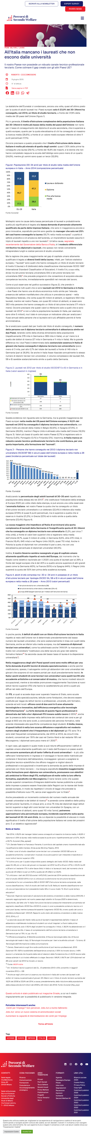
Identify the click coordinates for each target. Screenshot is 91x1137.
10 (56, 740)
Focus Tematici (43, 1098)
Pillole (58, 1083)
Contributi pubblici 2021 (81, 1111)
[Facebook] (7, 94)
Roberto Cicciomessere (23, 74)
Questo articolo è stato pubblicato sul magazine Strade (33, 993)
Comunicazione (25, 1080)
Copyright (78, 1088)
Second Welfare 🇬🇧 (63, 1098)
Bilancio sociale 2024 (80, 1078)
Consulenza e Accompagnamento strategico (27, 1087)
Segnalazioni (61, 1088)
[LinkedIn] (12, 94)
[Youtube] (86, 1064)
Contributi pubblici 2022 (81, 1106)
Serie (40, 1100)
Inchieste (59, 1096)
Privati (40, 1079)
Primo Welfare (11, 48)
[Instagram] (70, 1064)
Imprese (31, 1038)
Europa (21, 1038)
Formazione (24, 1083)
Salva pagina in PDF (20, 88)
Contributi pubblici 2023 (81, 1101)
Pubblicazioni (43, 1092)
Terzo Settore (43, 1085)
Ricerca (22, 1077)
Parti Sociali (42, 1082)
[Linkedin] (65, 1064)
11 (69, 791)
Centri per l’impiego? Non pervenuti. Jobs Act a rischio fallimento (36, 1008)
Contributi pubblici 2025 (81, 1091)
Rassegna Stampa (63, 1080)
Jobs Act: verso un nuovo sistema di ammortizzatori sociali (33, 1012)
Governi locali (43, 1087)
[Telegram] (81, 1064)
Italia (42, 1038)
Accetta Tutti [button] (27, 1132)
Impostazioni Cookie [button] (11, 1132)
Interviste (60, 1085)
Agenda (59, 1077)
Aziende (10, 1038)
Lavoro (21, 48)
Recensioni (60, 1090)
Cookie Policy (79, 1082)
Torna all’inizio (45, 1024)
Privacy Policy (79, 1085)
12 (46, 800)
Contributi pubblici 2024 (81, 1096)
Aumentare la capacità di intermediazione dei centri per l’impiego (36, 1016)
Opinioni (59, 1093)
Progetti (41, 1095)
